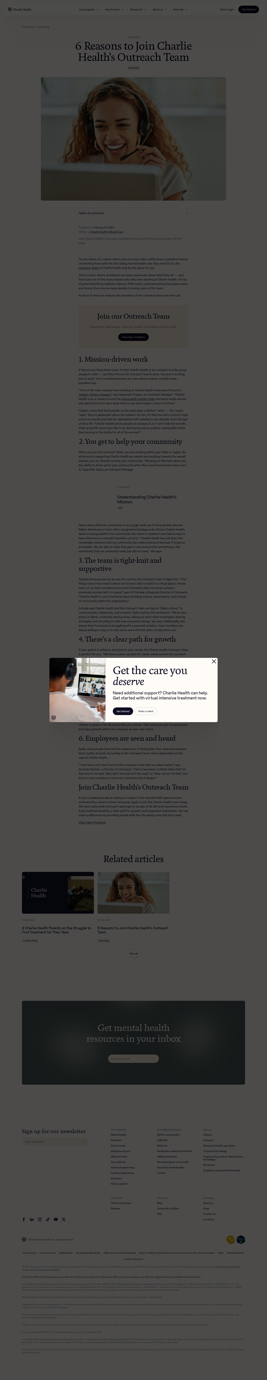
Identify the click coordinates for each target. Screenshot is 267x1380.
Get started (123, 711)
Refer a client (145, 711)
